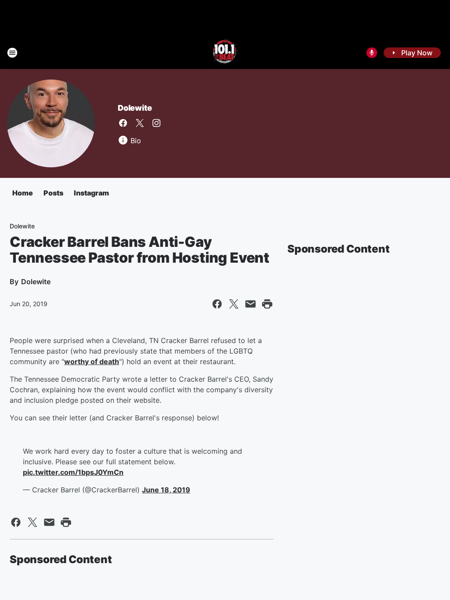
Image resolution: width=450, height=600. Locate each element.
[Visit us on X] (139, 123)
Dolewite (135, 107)
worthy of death (91, 361)
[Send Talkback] (372, 52)
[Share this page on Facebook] (217, 304)
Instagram (91, 192)
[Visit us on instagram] (156, 123)
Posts (53, 192)
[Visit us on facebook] (123, 123)
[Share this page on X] (234, 304)
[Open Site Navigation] (12, 52)
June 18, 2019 (166, 489)
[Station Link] (225, 53)
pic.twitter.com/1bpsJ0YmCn (73, 472)
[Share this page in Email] (250, 304)
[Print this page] (267, 304)
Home (22, 192)
